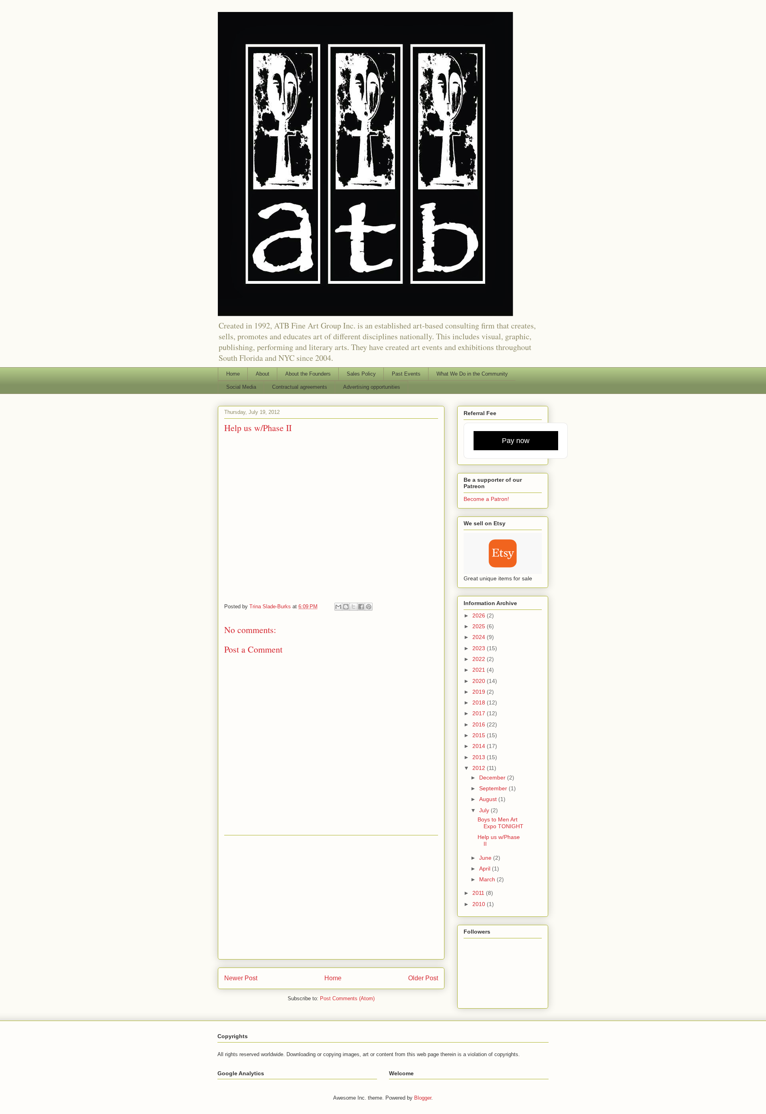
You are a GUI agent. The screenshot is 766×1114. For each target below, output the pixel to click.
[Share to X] (353, 607)
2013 (479, 757)
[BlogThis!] (346, 607)
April (485, 868)
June (486, 858)
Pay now (515, 441)
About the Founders (308, 374)
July (485, 810)
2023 (479, 648)
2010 (479, 904)
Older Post (423, 978)
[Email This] (338, 607)
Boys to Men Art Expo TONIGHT (500, 822)
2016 (479, 724)
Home (233, 374)
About (262, 374)
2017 (479, 713)
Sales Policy (361, 374)
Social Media (241, 387)
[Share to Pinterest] (369, 607)
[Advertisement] (331, 897)
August (488, 799)
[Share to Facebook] (361, 607)
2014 (479, 746)
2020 (479, 681)
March (488, 879)
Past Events (406, 374)
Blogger (422, 1098)
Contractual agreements (299, 387)
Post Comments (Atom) (347, 998)
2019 (479, 692)
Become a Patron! (486, 499)
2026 (479, 615)
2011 (479, 893)
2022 (479, 659)
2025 (479, 626)
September (494, 788)
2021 (479, 670)
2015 (479, 735)
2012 (479, 768)
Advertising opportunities (371, 387)
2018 (479, 702)
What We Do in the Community (472, 374)
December (493, 777)
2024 (479, 637)
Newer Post (240, 978)
